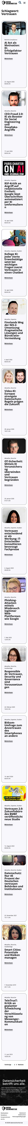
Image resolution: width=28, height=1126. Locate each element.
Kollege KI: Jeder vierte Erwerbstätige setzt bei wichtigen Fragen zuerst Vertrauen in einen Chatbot (13, 263)
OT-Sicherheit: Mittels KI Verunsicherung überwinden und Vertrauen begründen (13, 470)
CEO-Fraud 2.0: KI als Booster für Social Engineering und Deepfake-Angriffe (13, 121)
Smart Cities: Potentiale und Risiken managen (12, 953)
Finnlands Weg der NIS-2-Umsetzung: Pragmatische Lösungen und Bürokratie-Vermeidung (13, 330)
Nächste (21, 1065)
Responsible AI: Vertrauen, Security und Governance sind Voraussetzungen (13, 679)
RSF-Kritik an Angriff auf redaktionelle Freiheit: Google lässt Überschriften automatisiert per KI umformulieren (13, 195)
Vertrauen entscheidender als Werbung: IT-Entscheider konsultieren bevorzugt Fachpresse (13, 540)
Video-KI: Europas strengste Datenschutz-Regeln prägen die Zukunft (13, 397)
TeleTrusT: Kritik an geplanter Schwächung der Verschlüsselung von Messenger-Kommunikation (13, 1012)
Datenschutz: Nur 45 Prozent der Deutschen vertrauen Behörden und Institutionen (13, 881)
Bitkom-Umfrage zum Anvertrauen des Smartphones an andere (13, 729)
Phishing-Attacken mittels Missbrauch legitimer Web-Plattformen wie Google (12, 609)
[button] (24, 2)
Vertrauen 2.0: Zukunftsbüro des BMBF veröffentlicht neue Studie (13, 814)
